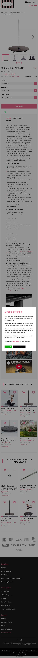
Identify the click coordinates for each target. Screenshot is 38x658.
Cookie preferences (19, 347)
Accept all (8, 347)
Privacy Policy (15, 341)
